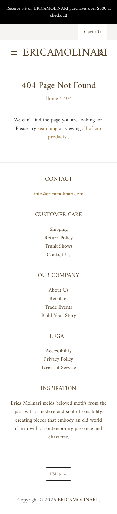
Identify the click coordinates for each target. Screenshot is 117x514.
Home (52, 98)
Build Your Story (58, 315)
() (92, 32)
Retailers (58, 298)
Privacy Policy (58, 359)
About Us (59, 290)
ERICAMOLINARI (78, 500)
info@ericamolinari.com (58, 194)
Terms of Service (58, 367)
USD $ (55, 474)
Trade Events (58, 307)
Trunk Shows (58, 246)
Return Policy (59, 238)
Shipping (59, 229)
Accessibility (59, 350)
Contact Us (59, 254)
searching (47, 128)
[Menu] (14, 53)
